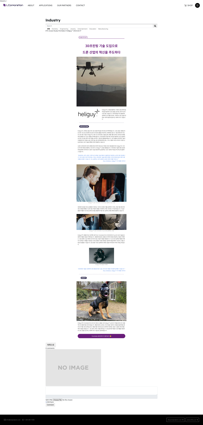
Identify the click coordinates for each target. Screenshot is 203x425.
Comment (50, 405)
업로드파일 (49, 400)
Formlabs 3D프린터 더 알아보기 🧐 (101, 336)
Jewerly (73, 29)
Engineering (64, 29)
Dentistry (55, 29)
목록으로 (50, 345)
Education (92, 29)
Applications (45, 5)
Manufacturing (103, 29)
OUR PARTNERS (64, 5)
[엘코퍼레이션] (13, 5)
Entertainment (82, 29)
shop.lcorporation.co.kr (174, 420)
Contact (80, 5)
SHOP (190, 5)
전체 (48, 29)
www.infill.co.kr (191, 420)
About (31, 5)
